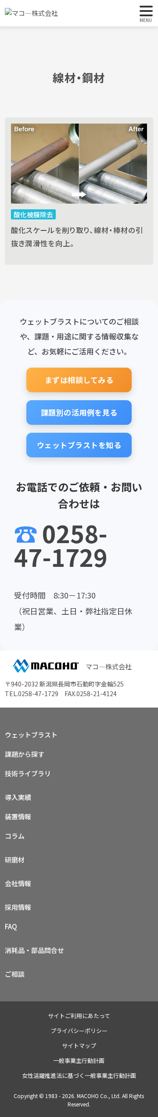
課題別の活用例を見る (79, 412)
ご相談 (15, 973)
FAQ (11, 926)
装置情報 (18, 816)
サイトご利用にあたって (79, 1015)
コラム (15, 835)
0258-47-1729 (61, 545)
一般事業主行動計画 (78, 1060)
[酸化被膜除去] (79, 164)
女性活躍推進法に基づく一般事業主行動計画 (79, 1075)
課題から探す (24, 754)
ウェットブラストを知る (79, 444)
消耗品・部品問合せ (34, 950)
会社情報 (18, 883)
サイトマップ (79, 1045)
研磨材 (15, 859)
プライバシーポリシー (79, 1030)
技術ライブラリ (28, 773)
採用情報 (18, 907)
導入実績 (18, 797)
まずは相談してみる (79, 379)
